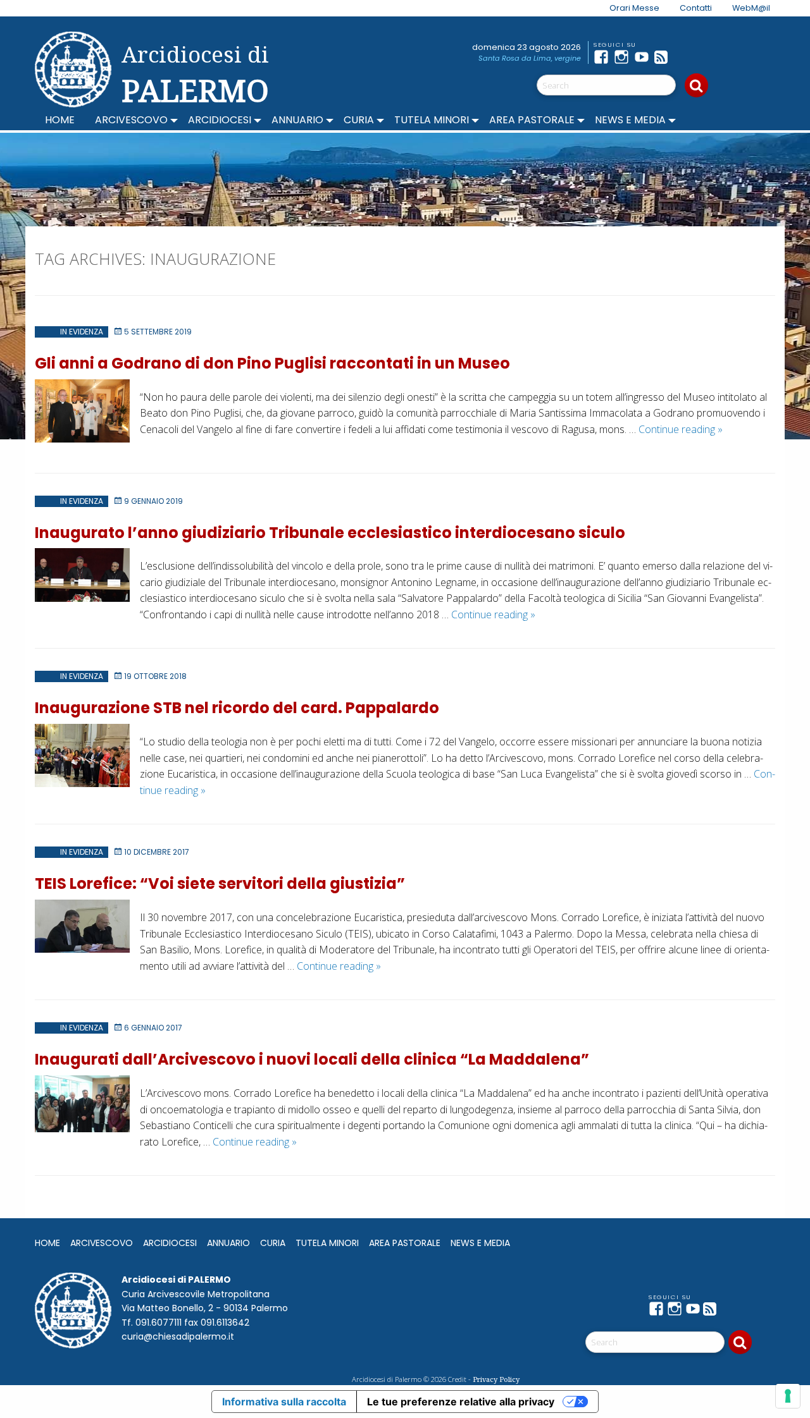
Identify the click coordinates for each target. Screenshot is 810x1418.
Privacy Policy (496, 1379)
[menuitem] (626, 8)
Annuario (297, 120)
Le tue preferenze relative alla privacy (460, 1401)
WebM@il (751, 8)
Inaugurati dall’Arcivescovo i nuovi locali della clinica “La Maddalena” (312, 1059)
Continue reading (681, 429)
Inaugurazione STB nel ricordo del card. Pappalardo (237, 707)
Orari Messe (634, 8)
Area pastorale (532, 120)
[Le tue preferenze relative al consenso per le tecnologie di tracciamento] (788, 1396)
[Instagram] (624, 56)
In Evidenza (81, 331)
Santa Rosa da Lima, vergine (529, 58)
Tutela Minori (431, 120)
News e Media (630, 120)
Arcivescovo (131, 120)
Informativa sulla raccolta (284, 1401)
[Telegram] (685, 56)
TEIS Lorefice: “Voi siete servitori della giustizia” (220, 883)
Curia (359, 120)
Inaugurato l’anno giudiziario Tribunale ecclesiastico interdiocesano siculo (330, 532)
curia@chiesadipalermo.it (178, 1336)
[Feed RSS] (664, 56)
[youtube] (644, 56)
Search (696, 85)
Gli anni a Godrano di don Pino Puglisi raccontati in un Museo (272, 363)
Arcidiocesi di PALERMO (195, 75)
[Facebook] (604, 56)
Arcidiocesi (219, 120)
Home (60, 120)
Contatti (696, 8)
